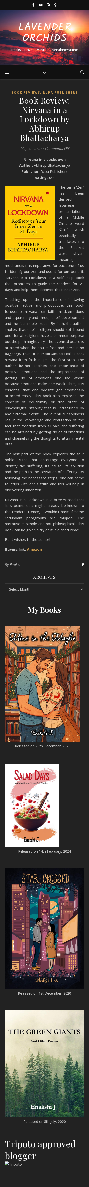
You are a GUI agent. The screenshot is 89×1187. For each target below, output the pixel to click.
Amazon (34, 549)
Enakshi (16, 564)
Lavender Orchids (44, 33)
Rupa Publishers (60, 92)
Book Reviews (25, 92)
